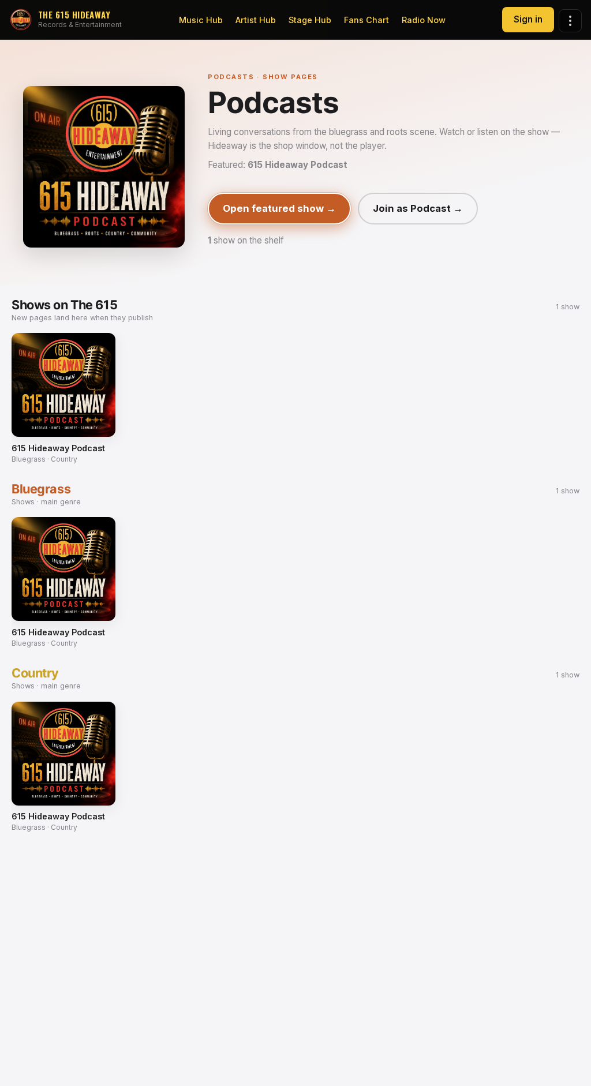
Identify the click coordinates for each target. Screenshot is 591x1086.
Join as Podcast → (418, 208)
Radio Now (424, 20)
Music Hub (201, 20)
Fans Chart (366, 20)
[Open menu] (570, 20)
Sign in (528, 19)
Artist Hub (255, 20)
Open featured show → (279, 208)
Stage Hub (310, 20)
